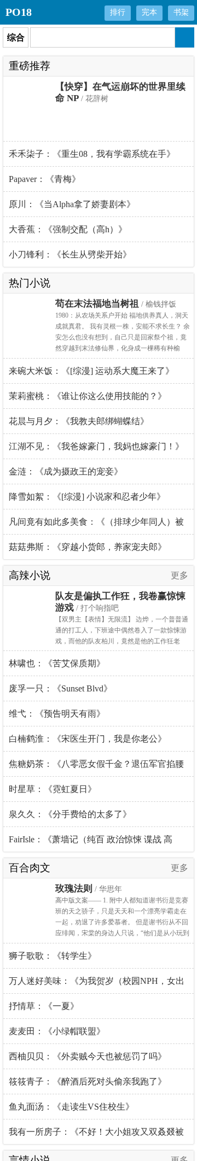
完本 (149, 12)
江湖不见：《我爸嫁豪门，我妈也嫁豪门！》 (96, 446)
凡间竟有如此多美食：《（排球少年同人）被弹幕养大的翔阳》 (96, 526)
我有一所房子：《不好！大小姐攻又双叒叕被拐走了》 (96, 1135)
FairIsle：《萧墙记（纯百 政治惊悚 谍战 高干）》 (90, 843)
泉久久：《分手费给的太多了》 (70, 814)
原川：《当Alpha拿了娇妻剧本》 (72, 204)
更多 (179, 575)
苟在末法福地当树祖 (97, 303)
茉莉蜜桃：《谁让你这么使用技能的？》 (87, 396)
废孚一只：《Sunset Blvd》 (60, 688)
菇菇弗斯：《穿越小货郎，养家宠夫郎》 (87, 547)
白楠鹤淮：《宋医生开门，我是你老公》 (87, 738)
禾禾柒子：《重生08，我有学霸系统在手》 (92, 154)
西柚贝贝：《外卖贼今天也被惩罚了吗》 (87, 1056)
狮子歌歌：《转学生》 (52, 955)
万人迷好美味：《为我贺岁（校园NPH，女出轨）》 (96, 985)
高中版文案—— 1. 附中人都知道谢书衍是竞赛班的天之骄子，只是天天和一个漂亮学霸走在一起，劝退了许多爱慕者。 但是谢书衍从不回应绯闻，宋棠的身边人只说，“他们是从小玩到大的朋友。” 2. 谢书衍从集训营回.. (122, 922)
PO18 (18, 12)
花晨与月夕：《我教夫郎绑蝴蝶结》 (79, 421)
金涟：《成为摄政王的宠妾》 (66, 471)
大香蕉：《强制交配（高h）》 (68, 229)
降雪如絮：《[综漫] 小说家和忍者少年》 (87, 496)
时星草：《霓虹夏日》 (52, 789)
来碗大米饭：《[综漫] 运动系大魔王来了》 (91, 371)
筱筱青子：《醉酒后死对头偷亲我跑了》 (87, 1081)
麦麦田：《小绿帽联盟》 (57, 1031)
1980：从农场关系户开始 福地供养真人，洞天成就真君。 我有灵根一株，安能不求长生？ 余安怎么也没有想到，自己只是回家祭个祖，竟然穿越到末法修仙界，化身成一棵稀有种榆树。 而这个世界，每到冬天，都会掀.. (122, 337)
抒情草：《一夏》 (44, 1006)
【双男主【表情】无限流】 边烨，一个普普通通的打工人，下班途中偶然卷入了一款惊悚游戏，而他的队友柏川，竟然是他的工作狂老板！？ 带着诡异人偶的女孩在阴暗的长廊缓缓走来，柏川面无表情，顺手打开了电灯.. (121, 641)
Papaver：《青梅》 (44, 179)
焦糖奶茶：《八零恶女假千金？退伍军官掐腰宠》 (96, 768)
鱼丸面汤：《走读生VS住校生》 (71, 1106)
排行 (117, 12)
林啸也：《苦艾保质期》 (57, 663)
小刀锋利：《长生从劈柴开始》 (70, 254)
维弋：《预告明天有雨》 (57, 713)
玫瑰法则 (73, 888)
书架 (181, 12)
